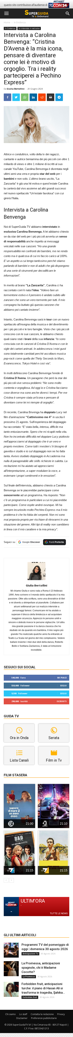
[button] (68, 13)
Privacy (61, 1014)
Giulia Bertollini (16, 88)
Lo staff (23, 1014)
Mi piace (62, 677)
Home (7, 22)
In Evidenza (20, 22)
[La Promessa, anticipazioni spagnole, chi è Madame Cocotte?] (11, 968)
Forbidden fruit (30, 997)
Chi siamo (10, 1014)
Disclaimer (22, 1018)
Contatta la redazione (42, 1014)
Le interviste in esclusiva (29, 28)
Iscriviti (62, 701)
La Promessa (29, 976)
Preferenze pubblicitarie (44, 1018)
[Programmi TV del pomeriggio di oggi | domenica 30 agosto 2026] (11, 950)
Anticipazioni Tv (30, 953)
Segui (63, 685)
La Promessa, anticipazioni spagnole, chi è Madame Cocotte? (41, 967)
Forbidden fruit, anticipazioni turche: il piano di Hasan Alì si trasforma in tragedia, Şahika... (43, 988)
